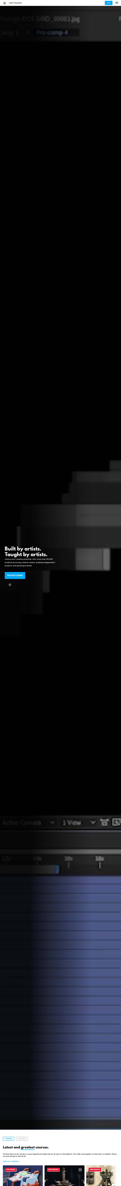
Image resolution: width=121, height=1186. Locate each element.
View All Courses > (11, 1161)
